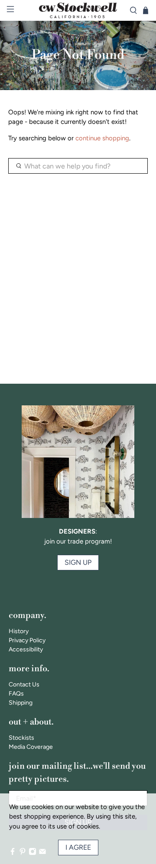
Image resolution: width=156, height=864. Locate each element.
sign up (78, 562)
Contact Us (24, 684)
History (19, 631)
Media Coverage (31, 747)
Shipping (20, 702)
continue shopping (102, 138)
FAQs (16, 693)
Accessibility (26, 649)
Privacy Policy (27, 640)
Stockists (21, 737)
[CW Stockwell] (78, 11)
